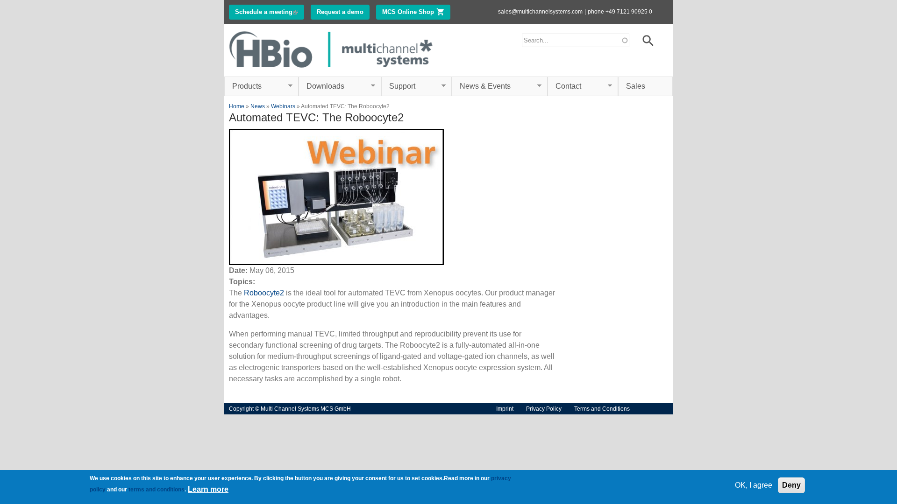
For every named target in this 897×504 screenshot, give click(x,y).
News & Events (481, 86)
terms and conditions (156, 489)
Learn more (208, 489)
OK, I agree (753, 485)
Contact (564, 86)
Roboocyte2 (264, 293)
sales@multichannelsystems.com (540, 11)
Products (243, 86)
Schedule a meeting (269, 11)
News (257, 106)
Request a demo (340, 11)
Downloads (321, 86)
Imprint (504, 409)
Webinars (283, 106)
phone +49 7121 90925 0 (620, 11)
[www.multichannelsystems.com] (331, 71)
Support (398, 86)
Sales (635, 86)
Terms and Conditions (602, 409)
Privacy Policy (544, 409)
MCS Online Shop (416, 11)
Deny (791, 485)
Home (236, 106)
